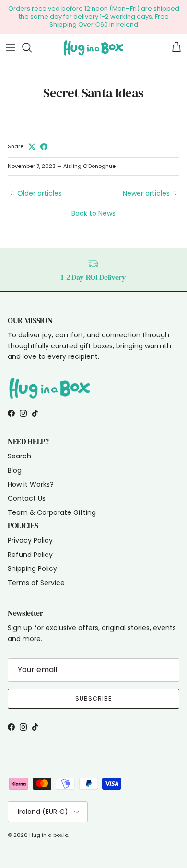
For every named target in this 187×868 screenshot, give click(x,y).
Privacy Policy (30, 540)
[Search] (31, 47)
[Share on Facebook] (43, 146)
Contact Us (27, 498)
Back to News (93, 213)
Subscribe (93, 698)
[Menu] (10, 47)
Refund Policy (30, 554)
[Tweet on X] (31, 146)
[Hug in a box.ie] (93, 47)
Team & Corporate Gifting (52, 512)
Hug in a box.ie (48, 835)
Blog (15, 470)
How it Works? (31, 484)
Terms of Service (36, 583)
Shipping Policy (32, 568)
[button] (12, 14)
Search (19, 456)
